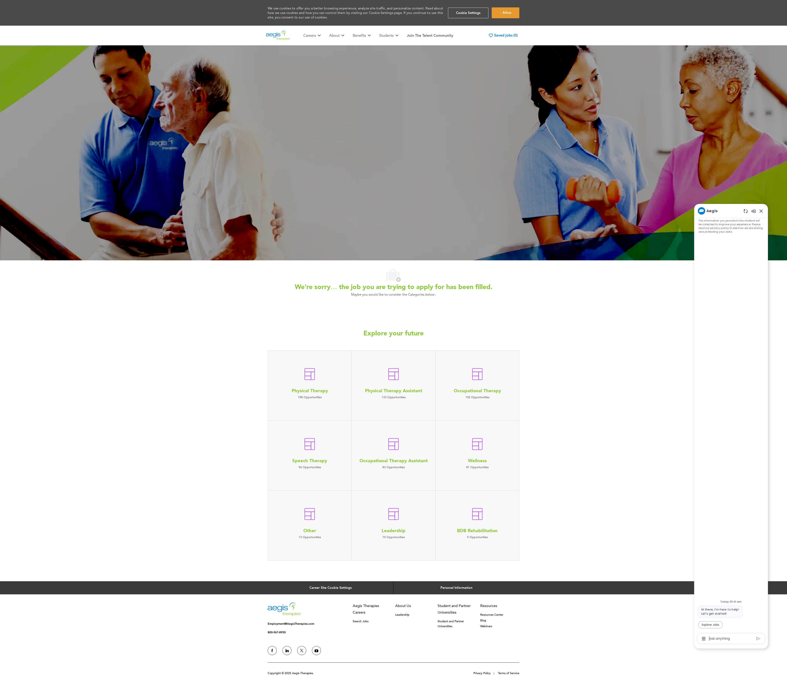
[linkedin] (286, 650)
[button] (468, 13)
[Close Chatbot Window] (761, 211)
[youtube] (316, 650)
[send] (758, 638)
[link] (284, 609)
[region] (731, 424)
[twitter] (301, 650)
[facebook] (272, 650)
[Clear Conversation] (746, 211)
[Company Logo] (278, 35)
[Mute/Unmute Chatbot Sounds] (754, 211)
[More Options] (703, 638)
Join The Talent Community (430, 35)
